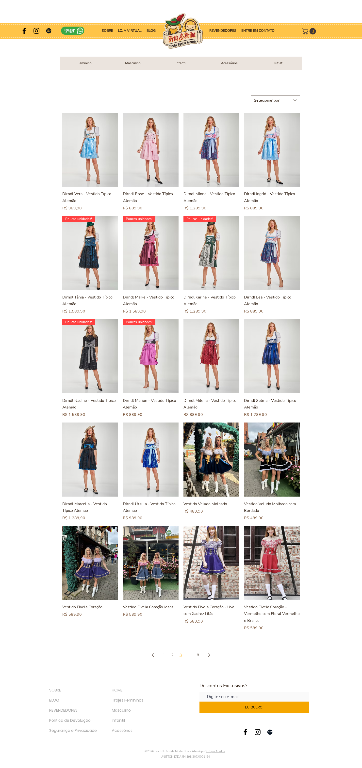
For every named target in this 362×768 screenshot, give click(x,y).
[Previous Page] (153, 655)
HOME (117, 690)
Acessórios (122, 730)
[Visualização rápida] (90, 150)
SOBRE (55, 690)
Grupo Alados (215, 751)
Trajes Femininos (127, 700)
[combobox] (275, 100)
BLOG (54, 700)
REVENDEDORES (63, 710)
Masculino (121, 710)
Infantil (118, 720)
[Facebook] (24, 31)
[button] (309, 31)
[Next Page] (209, 655)
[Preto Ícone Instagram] (36, 31)
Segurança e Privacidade (73, 730)
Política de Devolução (70, 720)
